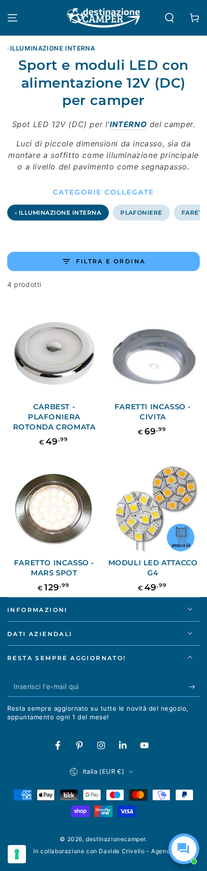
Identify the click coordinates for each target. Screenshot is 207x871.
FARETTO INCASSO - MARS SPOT (54, 567)
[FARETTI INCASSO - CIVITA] (153, 352)
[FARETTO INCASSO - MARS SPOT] (54, 508)
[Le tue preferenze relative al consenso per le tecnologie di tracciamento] (17, 854)
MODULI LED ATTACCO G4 (153, 567)
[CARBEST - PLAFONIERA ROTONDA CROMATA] (54, 352)
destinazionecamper (115, 839)
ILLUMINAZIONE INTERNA (52, 48)
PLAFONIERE (141, 212)
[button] (169, 18)
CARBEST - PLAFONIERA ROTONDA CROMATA (54, 416)
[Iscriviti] (194, 687)
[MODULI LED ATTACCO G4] (153, 508)
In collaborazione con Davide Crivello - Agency (103, 851)
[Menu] (12, 18)
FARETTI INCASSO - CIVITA (153, 411)
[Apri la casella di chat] (183, 848)
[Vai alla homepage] (104, 17)
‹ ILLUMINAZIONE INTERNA (58, 212)
